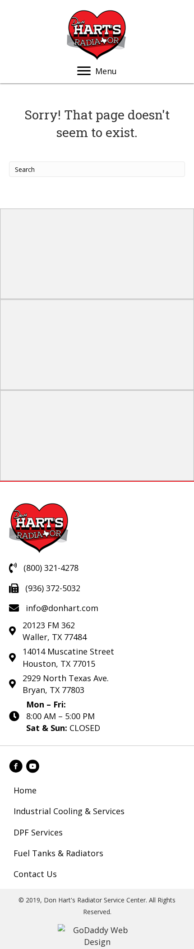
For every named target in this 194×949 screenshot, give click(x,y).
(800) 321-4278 (51, 567)
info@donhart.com (62, 608)
